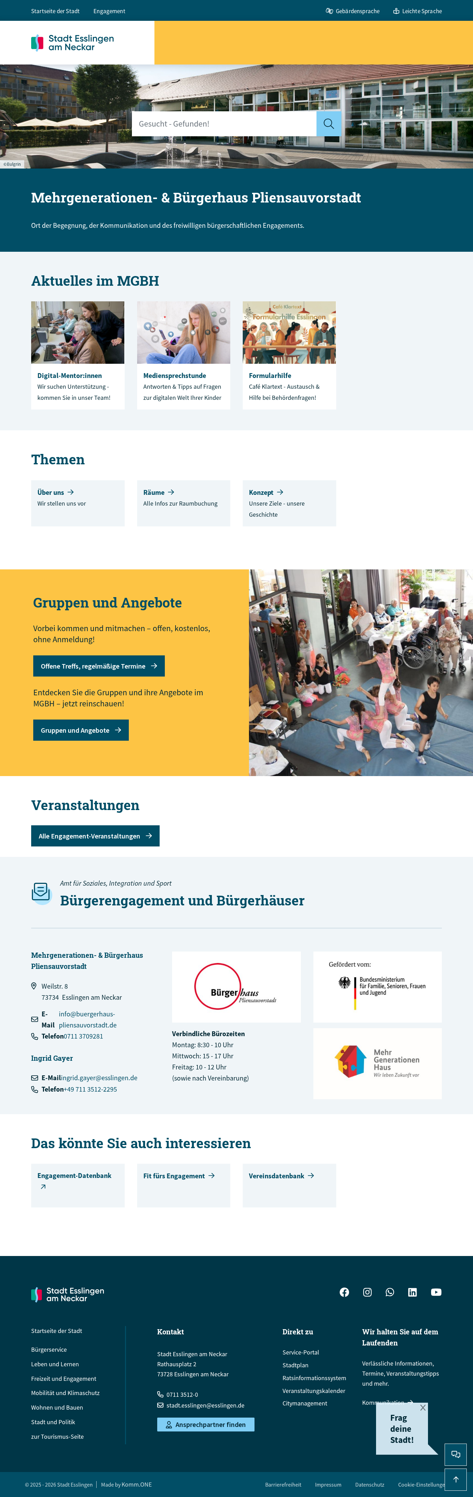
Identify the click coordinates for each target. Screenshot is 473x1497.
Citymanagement (305, 1403)
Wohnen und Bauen (57, 1407)
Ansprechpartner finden (211, 1424)
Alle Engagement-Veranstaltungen (89, 836)
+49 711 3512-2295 (90, 1089)
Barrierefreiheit (283, 1484)
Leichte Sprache (422, 11)
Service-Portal (301, 1352)
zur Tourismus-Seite (57, 1436)
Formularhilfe (270, 375)
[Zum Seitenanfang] (456, 1480)
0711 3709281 (83, 1036)
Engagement (109, 11)
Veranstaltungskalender (314, 1391)
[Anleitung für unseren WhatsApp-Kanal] (390, 1293)
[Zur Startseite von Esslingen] (92, 43)
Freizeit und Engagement (63, 1379)
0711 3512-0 (182, 1395)
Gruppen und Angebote (75, 730)
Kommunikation (383, 1402)
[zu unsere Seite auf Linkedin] (412, 1293)
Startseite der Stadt (55, 11)
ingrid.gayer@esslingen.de (99, 1077)
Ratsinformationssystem (314, 1378)
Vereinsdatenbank (276, 1175)
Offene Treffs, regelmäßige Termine (93, 666)
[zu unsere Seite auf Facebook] (344, 1293)
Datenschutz (369, 1484)
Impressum (328, 1484)
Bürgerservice (49, 1349)
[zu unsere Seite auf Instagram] (367, 1293)
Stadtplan (296, 1365)
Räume (153, 492)
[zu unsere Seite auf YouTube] (436, 1293)
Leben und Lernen (55, 1364)
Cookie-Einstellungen (423, 1484)
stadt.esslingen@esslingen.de (205, 1405)
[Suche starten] (328, 123)
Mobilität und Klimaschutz (65, 1393)
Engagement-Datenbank (74, 1175)
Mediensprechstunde (174, 375)
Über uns (50, 492)
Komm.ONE (137, 1484)
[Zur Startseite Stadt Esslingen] (67, 1294)
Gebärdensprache (358, 11)
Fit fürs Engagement (174, 1175)
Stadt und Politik (53, 1422)
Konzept (261, 492)
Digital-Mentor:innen (69, 375)
